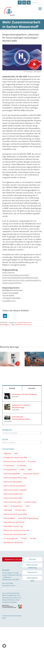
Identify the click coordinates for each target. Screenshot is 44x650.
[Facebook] (20, 3)
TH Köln (24, 538)
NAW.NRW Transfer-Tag (13, 526)
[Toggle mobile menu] (40, 9)
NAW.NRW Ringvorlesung (28, 518)
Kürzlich (31, 388)
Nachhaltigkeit (4, 325)
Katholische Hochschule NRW (15, 514)
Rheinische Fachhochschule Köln (16, 530)
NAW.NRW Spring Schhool (14, 522)
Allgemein (7, 453)
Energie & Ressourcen (24, 322)
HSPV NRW (8, 510)
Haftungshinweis (32, 578)
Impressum (32, 572)
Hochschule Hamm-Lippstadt (15, 490)
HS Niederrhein (16, 506)
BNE (16, 453)
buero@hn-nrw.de (8, 585)
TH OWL (33, 538)
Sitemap (32, 559)
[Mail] (24, 3)
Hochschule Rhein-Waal (13, 498)
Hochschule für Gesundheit (14, 486)
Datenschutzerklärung (32, 565)
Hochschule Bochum (31, 474)
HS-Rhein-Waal (30, 502)
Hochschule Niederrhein (13, 494)
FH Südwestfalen (10, 470)
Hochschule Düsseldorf (13, 482)
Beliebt (12, 388)
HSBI (5, 506)
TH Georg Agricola (11, 538)
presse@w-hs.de (8, 301)
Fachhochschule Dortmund (14, 461)
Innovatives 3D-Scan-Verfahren (24, 394)
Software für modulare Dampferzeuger (21, 406)
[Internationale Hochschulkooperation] (7, 417)
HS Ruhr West (20, 510)
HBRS (30, 470)
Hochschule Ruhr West (12, 502)
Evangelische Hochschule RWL (15, 457)
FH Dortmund (9, 466)
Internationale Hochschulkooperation (21, 418)
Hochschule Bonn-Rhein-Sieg (15, 478)
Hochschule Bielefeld (12, 474)
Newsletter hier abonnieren (13, 559)
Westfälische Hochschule (23, 325)
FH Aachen (32, 461)
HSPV (28, 506)
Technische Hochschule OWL (15, 534)
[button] (5, 316)
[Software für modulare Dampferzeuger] (7, 405)
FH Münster (21, 466)
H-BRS (22, 470)
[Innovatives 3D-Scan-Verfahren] (7, 394)
